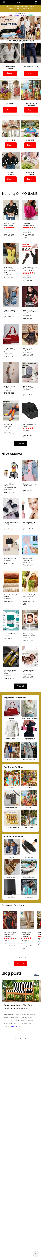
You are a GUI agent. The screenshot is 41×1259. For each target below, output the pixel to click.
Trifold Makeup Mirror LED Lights (29, 634)
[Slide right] (25, 957)
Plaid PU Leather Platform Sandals (10, 311)
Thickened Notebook (11, 634)
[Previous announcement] (4, 8)
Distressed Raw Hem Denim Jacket (30, 485)
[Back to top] (36, 1254)
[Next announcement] (37, 8)
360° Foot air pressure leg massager (8, 426)
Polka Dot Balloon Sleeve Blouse (10, 224)
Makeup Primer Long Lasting (11, 523)
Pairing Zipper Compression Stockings (26, 934)
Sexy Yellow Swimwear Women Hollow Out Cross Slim (10, 270)
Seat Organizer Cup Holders (30, 425)
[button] (4, 2)
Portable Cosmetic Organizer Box (29, 671)
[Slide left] (15, 957)
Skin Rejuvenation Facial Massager (29, 523)
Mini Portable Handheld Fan (27, 559)
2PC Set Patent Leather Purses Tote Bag (10, 350)
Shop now (10, 73)
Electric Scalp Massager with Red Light (29, 311)
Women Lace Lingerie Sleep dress (30, 349)
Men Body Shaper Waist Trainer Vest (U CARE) (10, 934)
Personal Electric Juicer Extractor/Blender (10, 485)
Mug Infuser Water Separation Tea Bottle (10, 671)
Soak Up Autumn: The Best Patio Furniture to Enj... (18, 1006)
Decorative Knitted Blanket (10, 596)
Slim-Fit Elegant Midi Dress (9, 387)
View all (20, 443)
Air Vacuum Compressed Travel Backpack (29, 388)
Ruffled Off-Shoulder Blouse (28, 224)
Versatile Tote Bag (10, 558)
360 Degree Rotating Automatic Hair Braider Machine (30, 269)
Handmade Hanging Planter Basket (29, 596)
